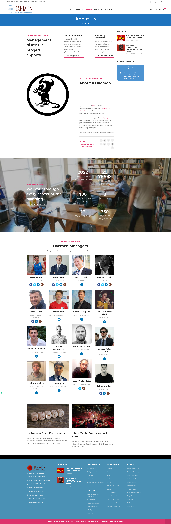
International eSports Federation (93, 495)
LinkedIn (130, 499)
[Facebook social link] (138, 2)
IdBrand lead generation (94, 479)
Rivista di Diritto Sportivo (135, 472)
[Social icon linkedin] (38, 284)
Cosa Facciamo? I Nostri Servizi (74, 56)
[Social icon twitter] (34, 284)
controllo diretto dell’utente (94, 99)
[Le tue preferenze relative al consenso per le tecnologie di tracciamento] (2, 393)
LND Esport (90, 510)
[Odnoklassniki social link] (101, 144)
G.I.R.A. (109, 479)
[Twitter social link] (140, 2)
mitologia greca (105, 118)
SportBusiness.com (113, 499)
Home (81, 23)
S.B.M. (109, 489)
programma (102, 94)
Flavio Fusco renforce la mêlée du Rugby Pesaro (135, 36)
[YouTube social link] (145, 2)
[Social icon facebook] (30, 284)
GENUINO (90, 475)
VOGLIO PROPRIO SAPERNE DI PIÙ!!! (104, 55)
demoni (82, 118)
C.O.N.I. (109, 468)
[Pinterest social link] (108, 140)
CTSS (94, 106)
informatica (83, 91)
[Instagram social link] (143, 2)
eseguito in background (87, 96)
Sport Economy (132, 482)
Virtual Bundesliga (92, 506)
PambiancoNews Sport (114, 506)
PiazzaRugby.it (91, 468)
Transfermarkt (131, 489)
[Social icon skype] (79, 388)
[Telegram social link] (112, 144)
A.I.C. (109, 472)
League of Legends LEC (94, 503)
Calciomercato (131, 485)
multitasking (90, 94)
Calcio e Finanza (112, 492)
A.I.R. (108, 475)
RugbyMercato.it (92, 472)
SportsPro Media (112, 496)
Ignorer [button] (168, 521)
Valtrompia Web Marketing (95, 482)
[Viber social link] (112, 147)
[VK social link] (108, 144)
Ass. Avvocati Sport (113, 485)
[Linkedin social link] (148, 2)
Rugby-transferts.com (134, 492)
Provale (109, 482)
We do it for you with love (36, 204)
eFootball (90, 513)
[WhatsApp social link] (104, 144)
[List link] (40, 484)
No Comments (137, 40)
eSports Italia (91, 499)
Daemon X (130, 506)
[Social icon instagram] (42, 284)
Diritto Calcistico (132, 479)
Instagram (130, 503)
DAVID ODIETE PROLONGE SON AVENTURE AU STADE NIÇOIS (134, 48)
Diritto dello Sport (132, 475)
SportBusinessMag (113, 503)
